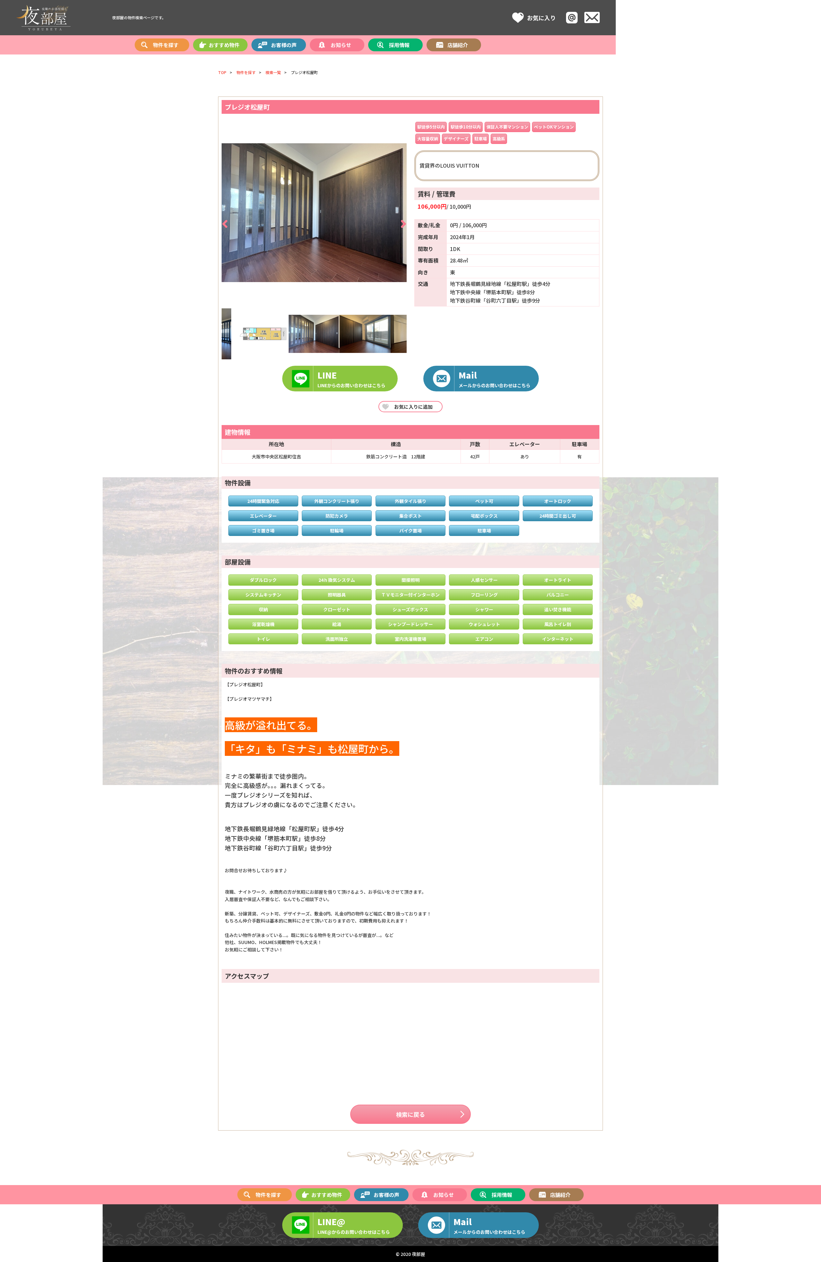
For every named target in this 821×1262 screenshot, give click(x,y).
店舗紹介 (457, 45)
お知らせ (341, 45)
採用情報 (399, 45)
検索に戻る (410, 1114)
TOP (222, 72)
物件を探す (166, 45)
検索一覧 (273, 72)
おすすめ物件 (224, 45)
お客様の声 (284, 45)
